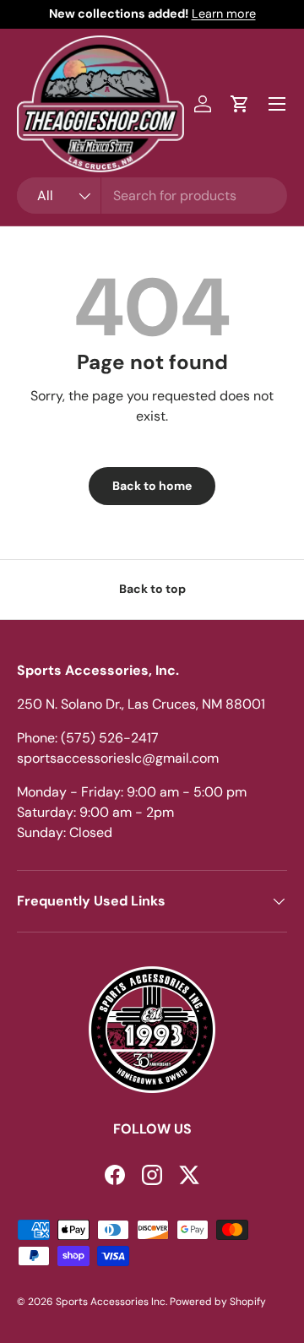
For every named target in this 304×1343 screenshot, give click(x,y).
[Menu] (277, 103)
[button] (239, 103)
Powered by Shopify (218, 1301)
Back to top (152, 588)
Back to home (152, 485)
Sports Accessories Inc (111, 1301)
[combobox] (152, 195)
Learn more (224, 13)
